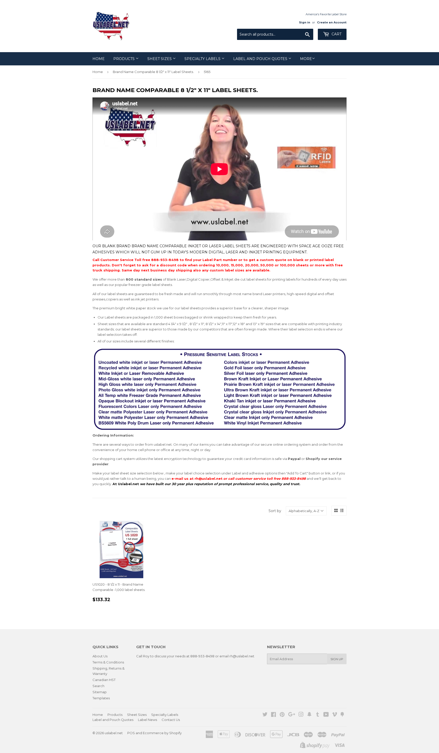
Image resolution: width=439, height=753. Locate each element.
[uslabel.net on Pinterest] (282, 715)
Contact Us (171, 720)
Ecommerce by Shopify (162, 733)
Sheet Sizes (160, 58)
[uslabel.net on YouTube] (326, 715)
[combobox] (275, 34)
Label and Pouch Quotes (260, 58)
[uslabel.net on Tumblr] (317, 715)
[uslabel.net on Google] (291, 715)
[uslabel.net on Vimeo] (334, 715)
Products (124, 58)
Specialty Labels (203, 58)
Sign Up (337, 659)
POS (131, 733)
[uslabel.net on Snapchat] (309, 715)
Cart (336, 34)
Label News (147, 720)
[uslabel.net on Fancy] (342, 715)
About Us (99, 656)
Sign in (304, 22)
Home (98, 58)
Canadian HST (104, 680)
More (306, 58)
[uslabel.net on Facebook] (273, 715)
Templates (101, 698)
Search (98, 686)
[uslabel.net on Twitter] (265, 715)
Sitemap (99, 692)
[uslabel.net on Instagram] (301, 715)
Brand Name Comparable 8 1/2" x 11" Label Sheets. (153, 72)
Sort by (275, 511)
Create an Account (332, 22)
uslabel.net (114, 733)
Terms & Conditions (108, 662)
